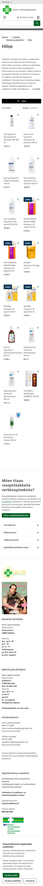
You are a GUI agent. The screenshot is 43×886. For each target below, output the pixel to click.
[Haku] (37, 23)
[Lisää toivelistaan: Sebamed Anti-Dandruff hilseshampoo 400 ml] (18, 371)
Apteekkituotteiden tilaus (16, 547)
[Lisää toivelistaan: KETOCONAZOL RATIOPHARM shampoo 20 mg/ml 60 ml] (18, 243)
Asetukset (30, 881)
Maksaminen (10, 532)
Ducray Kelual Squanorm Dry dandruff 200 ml (30, 181)
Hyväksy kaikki (11, 875)
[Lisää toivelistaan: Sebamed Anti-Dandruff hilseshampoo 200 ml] (38, 327)
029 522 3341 (7, 811)
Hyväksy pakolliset (13, 881)
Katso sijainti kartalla (11, 624)
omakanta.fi (7, 501)
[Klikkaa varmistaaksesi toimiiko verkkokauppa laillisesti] (21, 825)
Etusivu (5, 37)
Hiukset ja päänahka (15, 40)
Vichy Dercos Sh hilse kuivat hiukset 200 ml (11, 437)
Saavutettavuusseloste (11, 787)
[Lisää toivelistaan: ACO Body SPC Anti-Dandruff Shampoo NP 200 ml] (18, 115)
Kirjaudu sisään (26, 17)
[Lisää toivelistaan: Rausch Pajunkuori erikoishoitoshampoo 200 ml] (18, 327)
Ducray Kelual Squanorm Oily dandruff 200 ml (11, 222)
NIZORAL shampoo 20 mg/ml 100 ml (9, 309)
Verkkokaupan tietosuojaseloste (16, 778)
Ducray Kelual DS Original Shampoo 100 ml (11, 181)
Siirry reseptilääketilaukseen (16, 515)
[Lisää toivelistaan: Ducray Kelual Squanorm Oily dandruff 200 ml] (18, 199)
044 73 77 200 (8, 725)
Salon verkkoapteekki (24, 9)
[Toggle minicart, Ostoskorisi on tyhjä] (38, 17)
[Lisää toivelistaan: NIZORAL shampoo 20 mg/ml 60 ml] (38, 287)
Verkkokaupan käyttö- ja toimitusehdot (18, 784)
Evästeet (5, 781)
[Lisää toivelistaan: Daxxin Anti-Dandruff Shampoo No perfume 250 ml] (38, 115)
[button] (21, 101)
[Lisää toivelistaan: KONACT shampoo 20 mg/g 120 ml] (38, 243)
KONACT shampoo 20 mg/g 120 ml (31, 265)
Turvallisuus (10, 525)
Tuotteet (16, 37)
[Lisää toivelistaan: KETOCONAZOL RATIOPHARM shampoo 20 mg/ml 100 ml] (38, 199)
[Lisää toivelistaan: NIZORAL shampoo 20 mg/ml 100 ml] (18, 287)
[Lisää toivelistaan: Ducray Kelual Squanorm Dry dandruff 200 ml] (38, 158)
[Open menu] (4, 17)
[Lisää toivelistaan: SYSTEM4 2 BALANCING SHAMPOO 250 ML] (38, 371)
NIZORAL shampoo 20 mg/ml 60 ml (29, 309)
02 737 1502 (7, 739)
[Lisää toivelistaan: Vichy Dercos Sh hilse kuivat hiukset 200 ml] (18, 415)
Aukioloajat (6, 2)
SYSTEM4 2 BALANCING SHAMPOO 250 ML (31, 394)
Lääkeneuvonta (11, 540)
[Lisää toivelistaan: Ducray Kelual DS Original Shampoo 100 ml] (18, 158)
